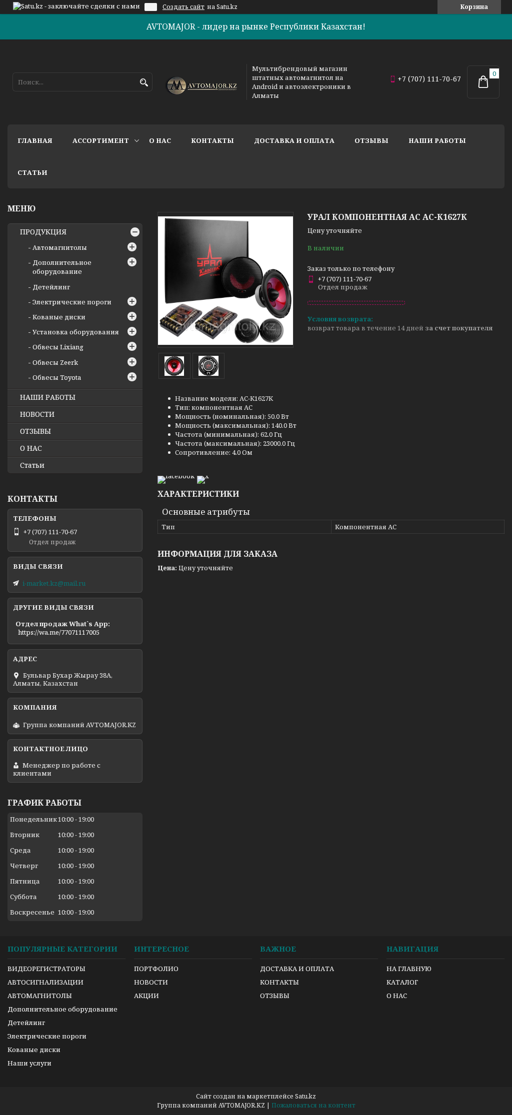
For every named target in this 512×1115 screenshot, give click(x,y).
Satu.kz (305, 1096)
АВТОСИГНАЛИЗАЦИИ (46, 982)
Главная (35, 140)
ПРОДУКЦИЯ (43, 231)
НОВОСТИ (37, 414)
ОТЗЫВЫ (35, 431)
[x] (203, 475)
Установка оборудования (75, 331)
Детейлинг (51, 286)
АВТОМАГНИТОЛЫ (40, 995)
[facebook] (176, 475)
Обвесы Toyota (56, 377)
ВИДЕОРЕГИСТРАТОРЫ (47, 968)
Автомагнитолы (59, 247)
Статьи (33, 172)
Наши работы (437, 140)
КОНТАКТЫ (279, 982)
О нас (160, 140)
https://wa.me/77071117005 (59, 632)
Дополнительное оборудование (62, 267)
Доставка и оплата (294, 140)
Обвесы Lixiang (58, 346)
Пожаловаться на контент (314, 1105)
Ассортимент (100, 140)
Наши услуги (30, 1063)
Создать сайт (183, 6)
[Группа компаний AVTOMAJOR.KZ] (200, 82)
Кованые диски (59, 316)
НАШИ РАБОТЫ (48, 397)
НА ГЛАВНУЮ (409, 968)
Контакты (212, 140)
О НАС (31, 448)
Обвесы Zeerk (55, 362)
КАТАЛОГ (402, 982)
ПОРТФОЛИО (156, 968)
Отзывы (371, 140)
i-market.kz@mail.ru (54, 583)
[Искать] (143, 82)
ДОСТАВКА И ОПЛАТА (297, 968)
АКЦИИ (146, 995)
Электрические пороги (72, 301)
